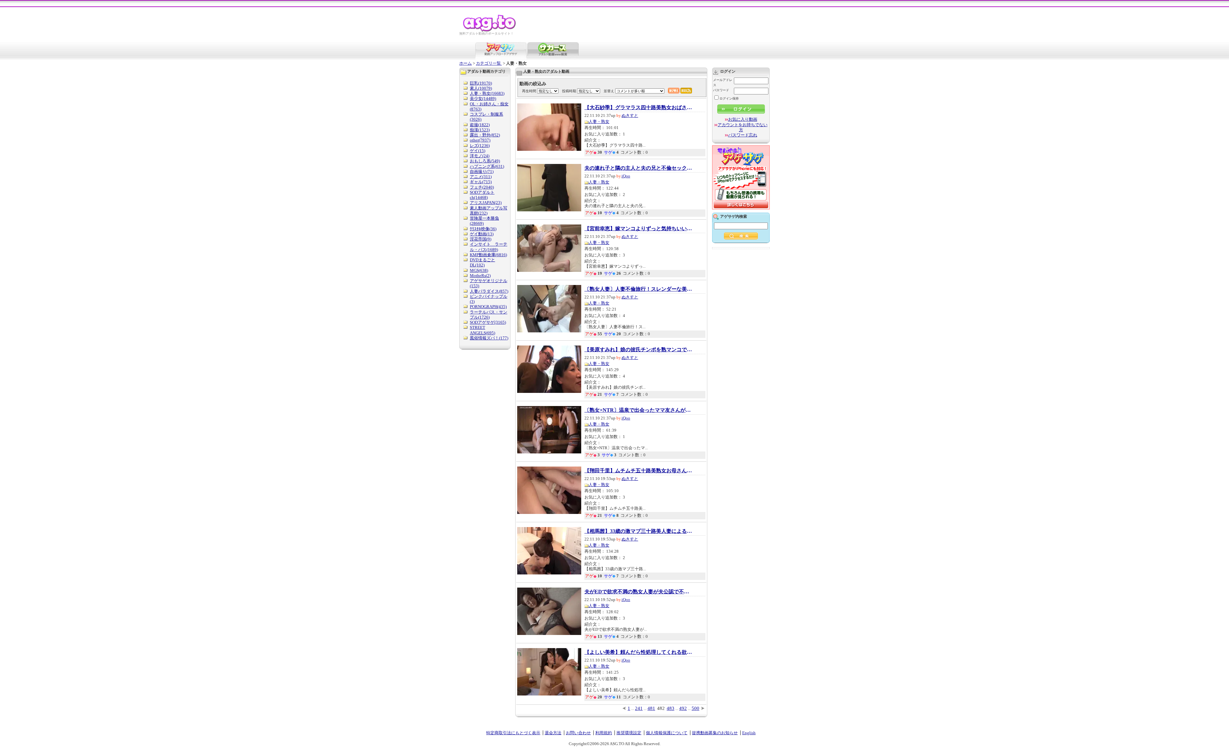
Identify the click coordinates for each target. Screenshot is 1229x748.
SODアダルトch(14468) (482, 195)
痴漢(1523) (480, 129)
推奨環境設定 (628, 732)
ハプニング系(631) (487, 166)
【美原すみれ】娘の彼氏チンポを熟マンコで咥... (638, 349)
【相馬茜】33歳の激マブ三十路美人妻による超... (638, 531)
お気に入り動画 (742, 119)
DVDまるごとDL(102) (482, 262)
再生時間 (529, 91)
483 (670, 708)
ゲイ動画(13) (482, 234)
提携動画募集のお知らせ (715, 732)
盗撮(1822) (480, 124)
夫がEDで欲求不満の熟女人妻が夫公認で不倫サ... (638, 591)
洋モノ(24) (479, 155)
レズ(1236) (480, 145)
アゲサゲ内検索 (733, 216)
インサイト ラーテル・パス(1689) (488, 247)
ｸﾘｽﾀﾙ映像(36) (483, 228)
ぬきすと (630, 115)
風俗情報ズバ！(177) (489, 338)
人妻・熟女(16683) (487, 93)
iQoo (626, 176)
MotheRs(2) (480, 275)
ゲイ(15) (477, 150)
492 (683, 708)
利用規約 (603, 732)
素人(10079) (481, 88)
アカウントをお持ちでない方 (742, 127)
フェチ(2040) (482, 187)
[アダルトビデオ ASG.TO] (489, 30)
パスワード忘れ (742, 135)
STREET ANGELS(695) (482, 330)
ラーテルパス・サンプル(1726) (488, 315)
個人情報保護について (666, 732)
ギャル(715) (481, 181)
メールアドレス (722, 82)
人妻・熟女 (599, 121)
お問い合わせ (578, 732)
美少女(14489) (483, 98)
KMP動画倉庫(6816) (488, 254)
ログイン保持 (729, 98)
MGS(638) (479, 270)
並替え (609, 91)
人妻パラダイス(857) (489, 291)
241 (639, 708)
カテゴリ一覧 (489, 63)
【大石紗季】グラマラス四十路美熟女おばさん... (638, 107)
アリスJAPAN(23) (486, 202)
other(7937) (480, 140)
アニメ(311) (481, 176)
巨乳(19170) (481, 83)
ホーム (465, 63)
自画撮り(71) (482, 171)
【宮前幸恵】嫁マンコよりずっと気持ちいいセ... (638, 228)
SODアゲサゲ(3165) (488, 322)
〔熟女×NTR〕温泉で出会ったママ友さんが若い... (638, 410)
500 (695, 708)
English (749, 732)
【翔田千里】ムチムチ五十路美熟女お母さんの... (638, 470)
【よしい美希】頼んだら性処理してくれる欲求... (638, 652)
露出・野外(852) (485, 135)
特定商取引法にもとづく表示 (513, 732)
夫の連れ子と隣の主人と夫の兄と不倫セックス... (638, 168)
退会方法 (553, 732)
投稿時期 (569, 91)
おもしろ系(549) (485, 161)
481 (651, 708)
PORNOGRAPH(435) (488, 306)
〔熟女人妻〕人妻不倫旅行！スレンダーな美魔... (638, 289)
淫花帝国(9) (480, 239)
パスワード (721, 90)
